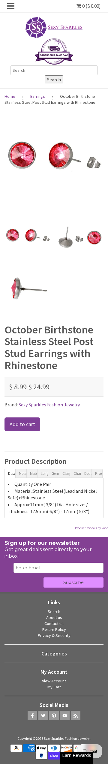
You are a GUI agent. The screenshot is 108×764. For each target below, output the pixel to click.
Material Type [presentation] (33, 473)
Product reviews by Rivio (91, 528)
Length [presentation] (44, 473)
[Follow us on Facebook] (32, 715)
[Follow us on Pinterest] (54, 715)
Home (9, 96)
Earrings (37, 96)
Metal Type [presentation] (22, 473)
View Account (54, 681)
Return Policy (54, 629)
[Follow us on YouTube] (65, 715)
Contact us (54, 623)
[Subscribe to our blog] (75, 715)
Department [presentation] (88, 473)
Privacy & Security (54, 635)
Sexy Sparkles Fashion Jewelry (49, 405)
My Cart (54, 687)
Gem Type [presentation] (55, 473)
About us (54, 617)
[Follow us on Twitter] (43, 715)
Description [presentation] (11, 473)
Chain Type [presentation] (77, 473)
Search (54, 611)
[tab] (9, 473)
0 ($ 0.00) (91, 6)
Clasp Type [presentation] (66, 473)
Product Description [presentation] (98, 473)
